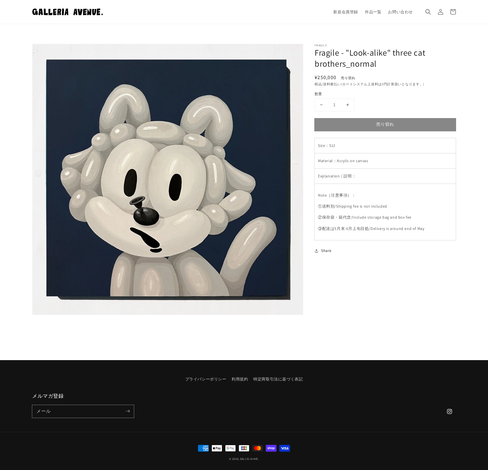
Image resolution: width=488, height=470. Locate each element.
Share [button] (326, 250)
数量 (318, 94)
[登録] (127, 411)
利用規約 (240, 379)
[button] (428, 12)
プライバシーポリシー (205, 379)
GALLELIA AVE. (249, 459)
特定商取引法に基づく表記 (278, 379)
